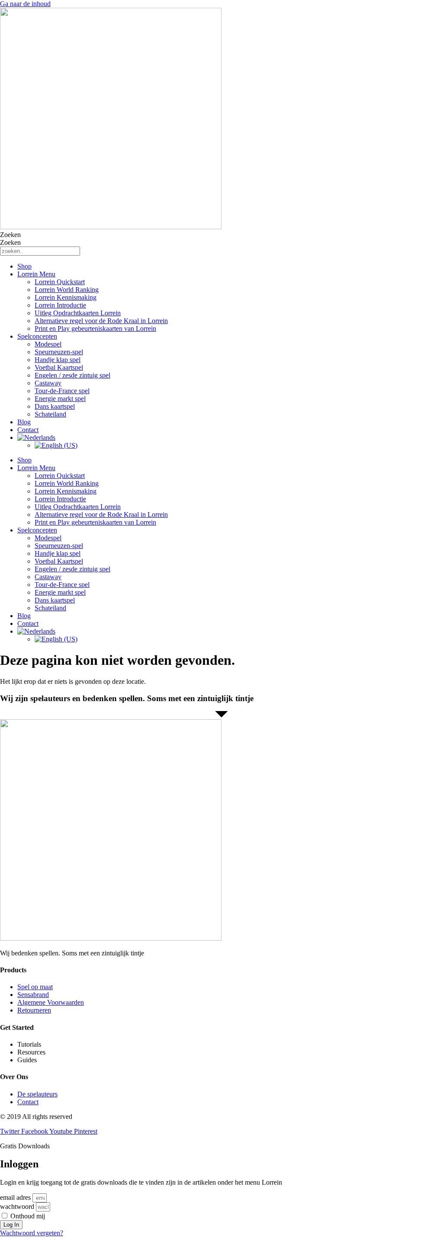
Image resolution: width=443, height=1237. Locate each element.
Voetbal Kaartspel (59, 367)
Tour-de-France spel (62, 390)
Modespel (48, 344)
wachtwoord (17, 1206)
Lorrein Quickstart (60, 281)
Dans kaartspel (55, 406)
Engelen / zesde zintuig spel (72, 375)
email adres (15, 1197)
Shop (24, 266)
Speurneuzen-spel (59, 352)
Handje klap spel (57, 359)
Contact (28, 429)
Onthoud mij (27, 1216)
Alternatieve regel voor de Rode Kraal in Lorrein (101, 320)
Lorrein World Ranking (67, 289)
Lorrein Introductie (60, 305)
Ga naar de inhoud (25, 3)
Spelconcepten (37, 336)
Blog (24, 422)
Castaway (48, 383)
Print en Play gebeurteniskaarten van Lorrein (95, 328)
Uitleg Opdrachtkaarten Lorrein (78, 313)
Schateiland (50, 414)
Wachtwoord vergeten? (31, 1233)
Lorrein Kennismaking (65, 297)
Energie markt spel (60, 398)
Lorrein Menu (36, 274)
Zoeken (10, 234)
